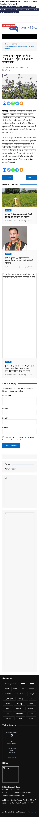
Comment (6, 396)
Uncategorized (10, 684)
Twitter (6, 19)
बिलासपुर (19, 703)
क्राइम (15, 689)
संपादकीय (8, 718)
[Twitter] (9, 103)
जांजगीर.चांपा (20, 694)
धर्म (32, 699)
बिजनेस (8, 703)
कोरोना (7, 689)
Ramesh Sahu (9, 67)
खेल (23, 689)
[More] (21, 103)
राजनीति (30, 708)
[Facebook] (4, 103)
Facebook (3, 19)
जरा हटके (8, 694)
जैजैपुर (32, 694)
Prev (9, 177)
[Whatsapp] (13, 103)
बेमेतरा (31, 703)
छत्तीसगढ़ (7, 70)
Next (30, 177)
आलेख (23, 684)
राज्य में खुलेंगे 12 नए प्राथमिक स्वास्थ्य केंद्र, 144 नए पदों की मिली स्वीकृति (19, 260)
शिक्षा (31, 713)
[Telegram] (17, 103)
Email (5, 418)
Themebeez (32, 812)
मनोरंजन (18, 708)
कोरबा (32, 684)
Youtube (14, 19)
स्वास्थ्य (31, 718)
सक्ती (20, 718)
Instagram (10, 19)
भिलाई (7, 708)
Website (5, 428)
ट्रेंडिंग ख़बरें (9, 699)
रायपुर (7, 713)
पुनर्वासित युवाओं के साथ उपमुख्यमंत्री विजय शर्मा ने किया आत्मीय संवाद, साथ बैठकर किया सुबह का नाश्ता (19, 368)
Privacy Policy (10, 469)
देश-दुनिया (22, 699)
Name (5, 408)
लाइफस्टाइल (20, 713)
